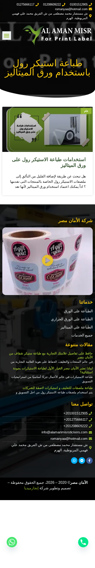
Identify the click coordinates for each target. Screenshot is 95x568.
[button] (6, 35)
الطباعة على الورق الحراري (72, 319)
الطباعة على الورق (78, 311)
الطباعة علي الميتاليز (77, 327)
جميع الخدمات (82, 335)
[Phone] (83, 542)
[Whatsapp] (74, 460)
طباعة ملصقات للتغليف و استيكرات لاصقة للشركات (58, 388)
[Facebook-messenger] (82, 460)
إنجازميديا (31, 488)
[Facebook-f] (89, 460)
